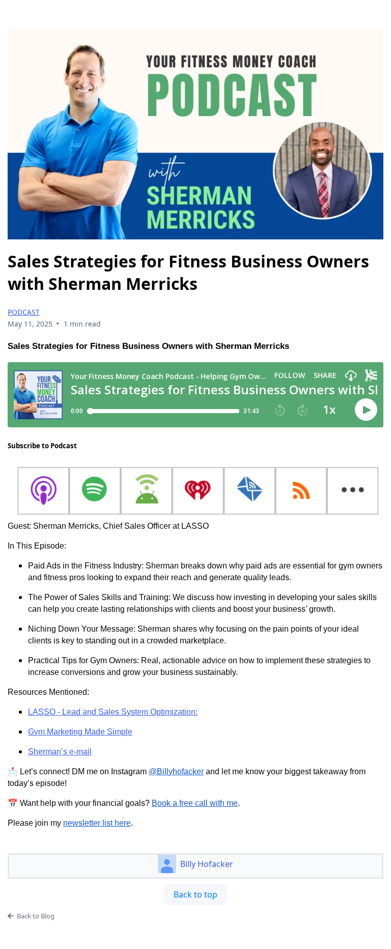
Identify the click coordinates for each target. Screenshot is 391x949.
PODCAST (24, 312)
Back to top (195, 894)
